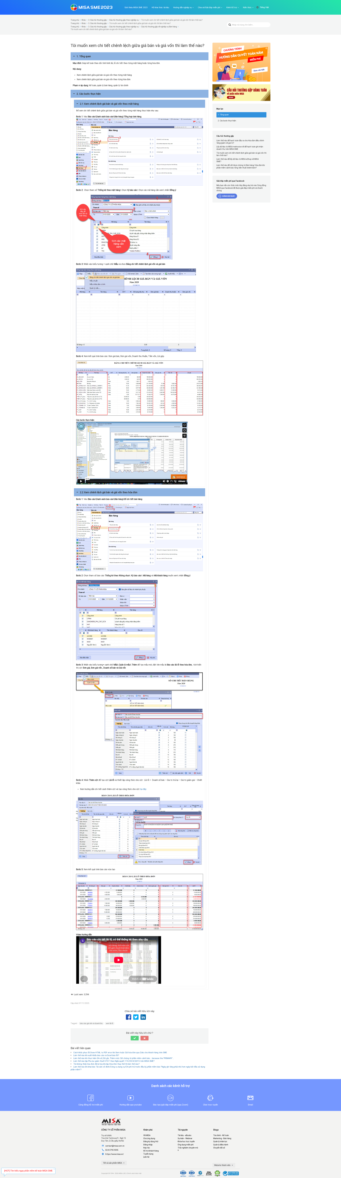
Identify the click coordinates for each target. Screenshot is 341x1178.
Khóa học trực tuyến (186, 1141)
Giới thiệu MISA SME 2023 (136, 7)
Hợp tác (146, 1148)
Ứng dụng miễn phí (185, 1144)
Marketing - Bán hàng (222, 1138)
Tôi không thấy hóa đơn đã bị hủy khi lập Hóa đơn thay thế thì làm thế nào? (106, 1064)
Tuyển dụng (148, 1154)
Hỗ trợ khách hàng (151, 1151)
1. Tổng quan (223, 114)
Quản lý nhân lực (220, 1141)
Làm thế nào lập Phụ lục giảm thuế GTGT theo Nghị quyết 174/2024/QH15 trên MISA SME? (114, 1061)
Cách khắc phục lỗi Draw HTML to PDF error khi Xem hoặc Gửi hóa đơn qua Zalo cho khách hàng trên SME (120, 1052)
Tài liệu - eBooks (184, 1135)
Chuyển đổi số (219, 1148)
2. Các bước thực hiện (227, 120)
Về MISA (146, 1135)
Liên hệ (146, 1157)
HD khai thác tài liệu (160, 7)
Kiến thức (247, 7)
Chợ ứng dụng (149, 1138)
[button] (139, 56)
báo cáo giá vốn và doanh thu (91, 1023)
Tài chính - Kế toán (221, 1135)
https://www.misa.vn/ (114, 1154)
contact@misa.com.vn (114, 1146)
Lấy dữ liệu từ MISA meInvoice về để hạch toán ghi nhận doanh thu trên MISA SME (239, 147)
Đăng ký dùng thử (150, 1141)
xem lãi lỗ (109, 1023)
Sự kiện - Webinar (185, 1138)
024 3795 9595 (111, 1150)
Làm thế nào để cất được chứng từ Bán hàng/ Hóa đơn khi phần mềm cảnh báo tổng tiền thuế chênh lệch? (240, 166)
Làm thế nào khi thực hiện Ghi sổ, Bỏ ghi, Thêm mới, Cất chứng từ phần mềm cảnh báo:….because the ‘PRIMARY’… (123, 1058)
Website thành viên (222, 1165)
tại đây (143, 789)
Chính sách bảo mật (134, 1173)
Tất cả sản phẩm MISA (112, 1163)
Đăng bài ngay (228, 196)
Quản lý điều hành (220, 1144)
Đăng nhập (148, 1144)
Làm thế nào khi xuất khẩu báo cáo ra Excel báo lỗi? (96, 1055)
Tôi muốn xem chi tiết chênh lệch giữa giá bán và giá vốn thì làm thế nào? (241, 154)
